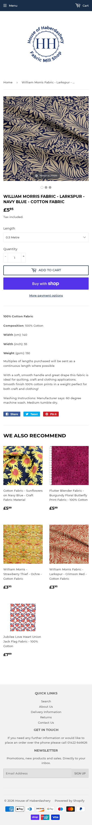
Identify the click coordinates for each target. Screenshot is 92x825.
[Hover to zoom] (46, 138)
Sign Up (80, 773)
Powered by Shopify (69, 800)
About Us (46, 706)
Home (8, 82)
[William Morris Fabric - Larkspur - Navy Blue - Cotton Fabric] (42, 187)
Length (9, 228)
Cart (85, 5)
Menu (13, 5)
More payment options (46, 295)
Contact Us (46, 722)
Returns (46, 717)
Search (46, 701)
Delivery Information (46, 712)
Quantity (10, 249)
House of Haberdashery (32, 800)
